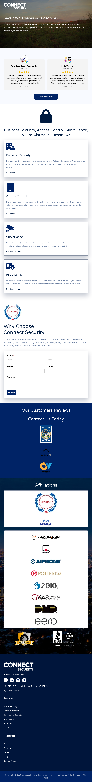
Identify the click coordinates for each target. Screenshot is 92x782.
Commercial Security (13, 715)
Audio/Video (9, 719)
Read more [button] (24, 87)
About (6, 744)
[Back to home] (15, 6)
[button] (87, 6)
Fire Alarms (9, 728)
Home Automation (12, 710)
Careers (7, 752)
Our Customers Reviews (46, 410)
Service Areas (10, 761)
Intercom (8, 723)
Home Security (10, 706)
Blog (6, 757)
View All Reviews (46, 97)
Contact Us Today (46, 419)
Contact (7, 748)
